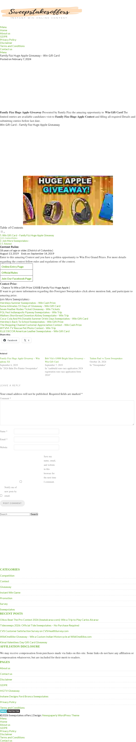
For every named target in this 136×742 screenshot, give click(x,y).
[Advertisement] (68, 85)
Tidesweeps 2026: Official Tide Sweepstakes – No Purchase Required (39, 625)
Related (8, 243)
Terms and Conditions (12, 45)
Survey (4, 603)
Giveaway (5, 586)
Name (3, 431)
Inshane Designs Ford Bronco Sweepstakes (24, 696)
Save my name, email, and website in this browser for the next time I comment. (50, 469)
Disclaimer (6, 42)
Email (3, 439)
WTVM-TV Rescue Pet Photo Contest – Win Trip (28, 328)
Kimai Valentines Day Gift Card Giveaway (23, 642)
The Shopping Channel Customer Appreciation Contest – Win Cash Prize (41, 324)
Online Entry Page (12, 266)
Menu (3, 27)
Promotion (6, 598)
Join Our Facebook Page (16, 278)
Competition (7, 575)
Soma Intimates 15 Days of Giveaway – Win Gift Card (30, 305)
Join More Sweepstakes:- (15, 240)
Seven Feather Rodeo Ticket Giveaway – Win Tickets (30, 309)
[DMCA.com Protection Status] (10, 712)
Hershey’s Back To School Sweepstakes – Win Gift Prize (31, 321)
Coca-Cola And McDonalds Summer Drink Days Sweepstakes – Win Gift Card (44, 318)
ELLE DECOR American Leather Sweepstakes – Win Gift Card (34, 331)
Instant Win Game (10, 592)
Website (3, 447)
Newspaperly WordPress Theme (60, 715)
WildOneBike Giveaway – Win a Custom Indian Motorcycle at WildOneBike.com (46, 636)
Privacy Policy (8, 39)
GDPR (3, 36)
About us (5, 33)
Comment (5, 398)
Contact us (6, 49)
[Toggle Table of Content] (2, 232)
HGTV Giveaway (10, 690)
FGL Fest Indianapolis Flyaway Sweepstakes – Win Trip (31, 312)
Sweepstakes (7, 609)
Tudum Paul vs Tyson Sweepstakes (106, 358)
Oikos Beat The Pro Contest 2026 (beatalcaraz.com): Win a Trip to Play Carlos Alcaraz (49, 619)
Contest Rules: (11, 238)
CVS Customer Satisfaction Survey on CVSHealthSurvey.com (34, 630)
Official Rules (9, 272)
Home (3, 30)
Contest (4, 581)
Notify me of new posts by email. (10, 491)
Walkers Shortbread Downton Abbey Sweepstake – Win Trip (34, 315)
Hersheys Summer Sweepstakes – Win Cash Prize (28, 302)
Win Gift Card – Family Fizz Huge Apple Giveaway (28, 235)
